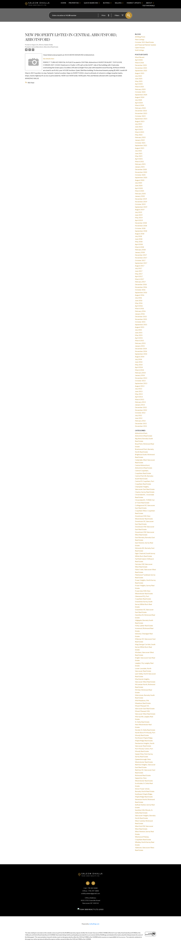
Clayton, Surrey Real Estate (144, 492)
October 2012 (140, 413)
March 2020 (139, 191)
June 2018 (138, 239)
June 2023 (138, 127)
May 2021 (138, 156)
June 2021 (138, 153)
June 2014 (138, 362)
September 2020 (141, 177)
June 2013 (138, 391)
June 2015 (138, 333)
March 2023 (139, 132)
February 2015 (140, 343)
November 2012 (141, 410)
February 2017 (140, 282)
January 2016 (140, 314)
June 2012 (138, 418)
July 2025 (138, 76)
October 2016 (140, 290)
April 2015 (139, 338)
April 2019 (139, 220)
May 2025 (138, 81)
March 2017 (139, 279)
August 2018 (139, 234)
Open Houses (140, 47)
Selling (118, 3)
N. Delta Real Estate (142, 722)
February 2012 (140, 421)
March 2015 (139, 340)
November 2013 (141, 378)
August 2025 (139, 73)
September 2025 (141, 70)
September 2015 (141, 324)
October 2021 (140, 143)
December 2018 (141, 223)
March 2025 (139, 87)
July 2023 (138, 124)
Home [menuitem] (63, 3)
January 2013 (140, 405)
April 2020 (139, 188)
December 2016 (141, 284)
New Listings (139, 39)
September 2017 (141, 263)
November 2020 (141, 172)
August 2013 (139, 386)
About (149, 3)
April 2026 (139, 60)
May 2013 (138, 394)
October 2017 (140, 260)
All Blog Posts (140, 37)
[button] (88, 883)
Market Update (134, 3)
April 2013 (139, 397)
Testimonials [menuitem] (148, 5)
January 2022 (140, 140)
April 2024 (139, 103)
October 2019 (140, 204)
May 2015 (138, 335)
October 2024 (140, 92)
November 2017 (141, 258)
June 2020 (138, 185)
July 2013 (138, 389)
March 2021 (139, 161)
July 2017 (138, 268)
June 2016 (138, 300)
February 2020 (140, 193)
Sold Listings (139, 50)
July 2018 (138, 236)
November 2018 (141, 226)
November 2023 (141, 113)
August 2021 (139, 148)
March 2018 (139, 247)
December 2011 (141, 423)
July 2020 (138, 183)
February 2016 (140, 311)
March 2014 (139, 370)
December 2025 (141, 65)
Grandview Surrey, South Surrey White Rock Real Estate (143, 604)
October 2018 (140, 228)
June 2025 (138, 78)
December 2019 (141, 199)
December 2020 (141, 169)
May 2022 (138, 135)
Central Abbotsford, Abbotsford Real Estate (44, 47)
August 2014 (139, 357)
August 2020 (139, 180)
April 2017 (139, 276)
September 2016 (141, 292)
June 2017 (138, 271)
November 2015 (141, 319)
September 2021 (141, 145)
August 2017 (139, 266)
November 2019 (141, 202)
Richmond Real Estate (143, 775)
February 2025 (140, 89)
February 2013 (140, 402)
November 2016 (141, 287)
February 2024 (140, 108)
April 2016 (139, 306)
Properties (74, 3)
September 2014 (141, 354)
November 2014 (141, 351)
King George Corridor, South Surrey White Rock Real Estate (145, 647)
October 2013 (140, 381)
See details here (48, 59)
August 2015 (139, 327)
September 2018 (141, 231)
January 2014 (140, 375)
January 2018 (140, 252)
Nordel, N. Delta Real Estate (145, 730)
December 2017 (141, 255)
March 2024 (139, 105)
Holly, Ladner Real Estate (144, 626)
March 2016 (139, 308)
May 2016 (138, 303)
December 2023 (141, 111)
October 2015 (140, 322)
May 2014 (138, 365)
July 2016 (138, 298)
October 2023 (140, 116)
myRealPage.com (94, 924)
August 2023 (139, 121)
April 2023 (139, 129)
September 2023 (141, 119)
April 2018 (139, 244)
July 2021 (138, 151)
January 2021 (140, 167)
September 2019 (141, 207)
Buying (106, 3)
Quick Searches (91, 3)
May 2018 (138, 242)
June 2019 (138, 215)
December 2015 (141, 316)
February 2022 (140, 137)
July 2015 (138, 330)
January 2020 (140, 196)
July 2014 (138, 359)
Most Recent (139, 57)
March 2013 (139, 399)
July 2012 (138, 415)
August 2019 (139, 209)
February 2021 (140, 164)
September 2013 (141, 383)
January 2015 (140, 346)
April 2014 (139, 367)
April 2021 (139, 159)
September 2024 (141, 95)
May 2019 (138, 218)
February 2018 (140, 250)
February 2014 (140, 373)
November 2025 (141, 68)
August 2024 (139, 97)
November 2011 (141, 426)
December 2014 (141, 349)
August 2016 (139, 295)
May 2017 (138, 274)
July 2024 (138, 100)
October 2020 (140, 175)
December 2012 (141, 407)
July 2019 (138, 212)
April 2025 (139, 84)
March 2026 (139, 63)
